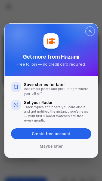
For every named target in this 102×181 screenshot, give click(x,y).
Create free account (51, 133)
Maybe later (51, 146)
